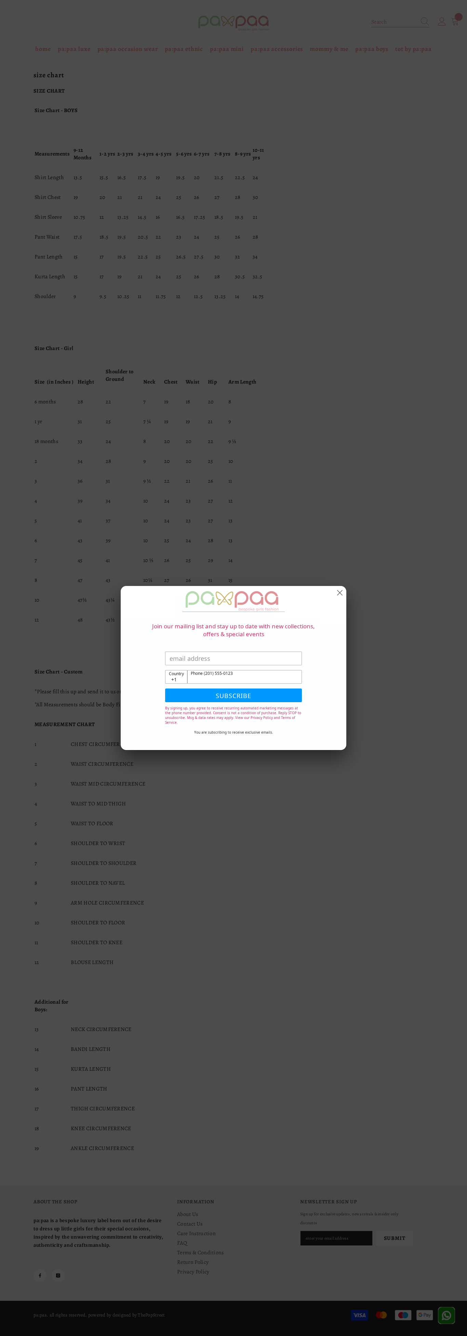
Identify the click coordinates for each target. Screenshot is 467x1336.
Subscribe (233, 696)
